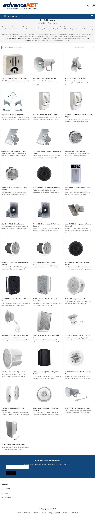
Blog (50, 513)
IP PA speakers (15, 34)
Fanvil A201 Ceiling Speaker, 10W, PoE (14, 335)
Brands (43, 513)
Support (57, 513)
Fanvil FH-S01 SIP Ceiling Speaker (13, 372)
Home (19, 513)
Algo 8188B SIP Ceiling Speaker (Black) (46, 187)
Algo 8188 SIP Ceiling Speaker (75, 151)
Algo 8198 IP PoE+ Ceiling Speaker (45, 262)
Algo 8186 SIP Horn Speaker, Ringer (13, 151)
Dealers (65, 513)
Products (27, 513)
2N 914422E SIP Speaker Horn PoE (45, 78)
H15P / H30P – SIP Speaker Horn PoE (77, 408)
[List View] (6, 47)
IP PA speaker (6, 27)
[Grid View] (2, 47)
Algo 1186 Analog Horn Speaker (75, 78)
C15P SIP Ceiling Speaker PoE (75, 299)
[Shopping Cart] (92, 6)
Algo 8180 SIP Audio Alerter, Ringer (45, 115)
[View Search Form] (88, 6)
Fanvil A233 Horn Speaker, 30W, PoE (77, 335)
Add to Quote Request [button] (16, 73)
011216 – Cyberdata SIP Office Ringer (14, 78)
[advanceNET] (20, 6)
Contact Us (74, 513)
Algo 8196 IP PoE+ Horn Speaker (12, 224)
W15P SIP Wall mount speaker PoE (13, 444)
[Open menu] (92, 16)
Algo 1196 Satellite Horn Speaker (12, 115)
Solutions (36, 513)
